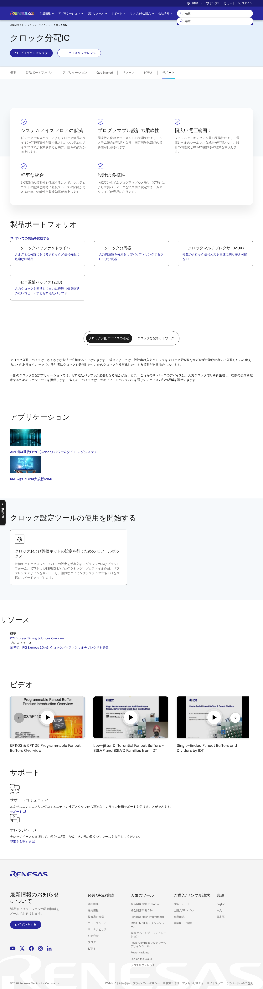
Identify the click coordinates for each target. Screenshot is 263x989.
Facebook (31, 948)
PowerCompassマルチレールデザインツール (148, 944)
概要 (13, 73)
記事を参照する (21, 842)
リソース (128, 73)
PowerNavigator (140, 952)
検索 (215, 13)
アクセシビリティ (193, 983)
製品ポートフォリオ (39, 73)
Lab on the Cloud (141, 959)
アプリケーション (75, 73)
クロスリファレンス (82, 53)
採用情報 (93, 910)
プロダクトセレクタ (34, 53)
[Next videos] (235, 718)
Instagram (40, 948)
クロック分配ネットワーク (155, 338)
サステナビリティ (98, 929)
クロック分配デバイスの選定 (109, 338)
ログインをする (25, 924)
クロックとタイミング (38, 25)
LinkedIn (49, 948)
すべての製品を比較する (32, 238)
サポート (168, 73)
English (221, 904)
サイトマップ (215, 983)
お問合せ (93, 935)
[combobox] (215, 21)
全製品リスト (17, 25)
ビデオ (148, 73)
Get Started (104, 73)
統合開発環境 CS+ (142, 910)
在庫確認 (179, 916)
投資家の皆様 (96, 916)
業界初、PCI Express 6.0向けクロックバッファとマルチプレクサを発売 (59, 647)
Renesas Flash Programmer (147, 916)
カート (231, 3)
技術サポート (182, 904)
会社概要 (93, 904)
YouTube (13, 948)
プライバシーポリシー (146, 983)
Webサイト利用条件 (117, 983)
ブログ (92, 942)
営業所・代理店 (183, 923)
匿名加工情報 (171, 983)
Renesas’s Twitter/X (22, 948)
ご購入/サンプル (183, 910)
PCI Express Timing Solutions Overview (37, 638)
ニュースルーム (97, 923)
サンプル (214, 3)
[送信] (181, 21)
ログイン (246, 3)
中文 (219, 910)
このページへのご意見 (239, 983)
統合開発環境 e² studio (145, 904)
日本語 (221, 916)
